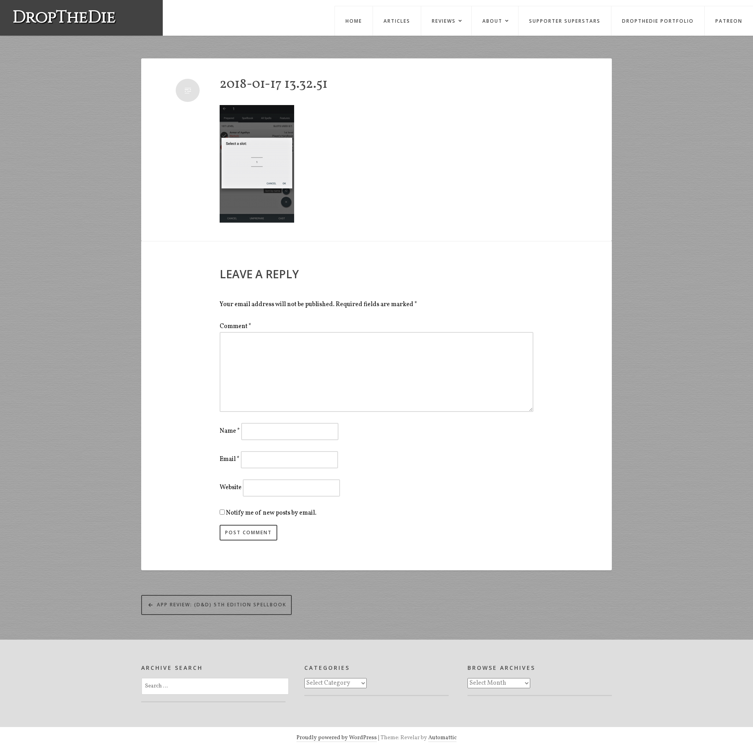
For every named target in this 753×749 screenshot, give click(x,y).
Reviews (444, 21)
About (492, 21)
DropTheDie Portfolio (658, 21)
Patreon (728, 21)
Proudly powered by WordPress (336, 738)
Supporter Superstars (564, 21)
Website (231, 487)
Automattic (442, 738)
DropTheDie (64, 17)
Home (354, 21)
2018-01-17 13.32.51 (273, 85)
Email (230, 459)
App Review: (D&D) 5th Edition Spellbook (221, 604)
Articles (397, 21)
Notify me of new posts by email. (271, 513)
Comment (235, 326)
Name (230, 431)
